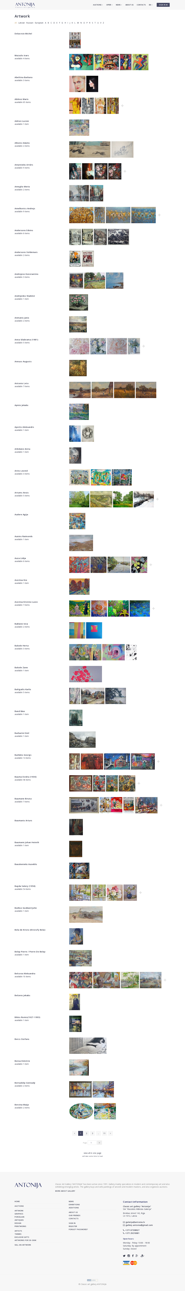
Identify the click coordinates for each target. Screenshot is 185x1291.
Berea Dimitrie (22, 1061)
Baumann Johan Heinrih (27, 842)
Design (18, 1223)
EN (150, 5)
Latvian (21, 22)
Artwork (22, 16)
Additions (74, 1208)
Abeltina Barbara (23, 77)
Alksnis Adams (22, 142)
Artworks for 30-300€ (25, 1240)
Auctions (97, 5)
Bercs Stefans (22, 1039)
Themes (18, 1234)
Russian (29, 22)
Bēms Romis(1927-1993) (27, 1017)
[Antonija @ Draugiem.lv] (142, 1256)
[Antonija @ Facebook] (133, 1256)
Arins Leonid (21, 470)
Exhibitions (74, 1204)
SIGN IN (162, 5)
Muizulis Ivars (22, 55)
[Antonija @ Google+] (137, 1256)
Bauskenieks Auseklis (26, 864)
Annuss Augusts (23, 361)
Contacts (141, 5)
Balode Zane (21, 667)
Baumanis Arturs (23, 820)
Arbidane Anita (22, 448)
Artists (18, 1231)
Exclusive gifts (22, 1237)
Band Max (20, 711)
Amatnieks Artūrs (24, 164)
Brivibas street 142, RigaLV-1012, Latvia (134, 1214)
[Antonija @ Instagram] (129, 1256)
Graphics (19, 1214)
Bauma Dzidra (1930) (26, 776)
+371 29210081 (132, 1233)
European (39, 22)
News (118, 5)
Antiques (19, 1220)
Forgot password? (78, 1229)
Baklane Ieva (21, 623)
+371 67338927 (132, 1230)
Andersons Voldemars (26, 252)
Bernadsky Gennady (25, 1082)
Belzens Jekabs (22, 995)
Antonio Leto (22, 383)
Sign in (72, 1223)
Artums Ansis (22, 492)
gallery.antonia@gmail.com (139, 1225)
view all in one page (92, 1153)
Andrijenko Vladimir (25, 295)
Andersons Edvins (24, 230)
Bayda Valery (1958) (25, 886)
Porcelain (19, 1217)
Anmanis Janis (22, 317)
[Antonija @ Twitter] (124, 1256)
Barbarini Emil (22, 733)
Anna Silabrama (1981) (26, 339)
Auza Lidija (20, 558)
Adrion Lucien (22, 121)
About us (129, 5)
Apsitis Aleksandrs (24, 427)
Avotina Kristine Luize (26, 601)
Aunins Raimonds (24, 536)
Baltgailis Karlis (23, 689)
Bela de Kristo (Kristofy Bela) (30, 929)
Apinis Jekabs (21, 405)
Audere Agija (21, 514)
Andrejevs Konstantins (26, 274)
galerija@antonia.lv (135, 1222)
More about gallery (65, 1191)
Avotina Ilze (21, 580)
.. (98, 1133)
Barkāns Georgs (23, 755)
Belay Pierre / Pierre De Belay (30, 951)
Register (73, 1226)
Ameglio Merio (22, 186)
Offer (109, 5)
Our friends (74, 1215)
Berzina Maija (22, 1104)
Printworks (20, 1226)
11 (104, 1133)
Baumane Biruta (23, 798)
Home (17, 1201)
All (16, 22)
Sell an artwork (23, 1245)
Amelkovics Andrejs (25, 208)
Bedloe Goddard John (26, 908)
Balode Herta (22, 645)
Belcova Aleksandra (25, 973)
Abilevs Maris (22, 99)
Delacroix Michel (23, 33)
